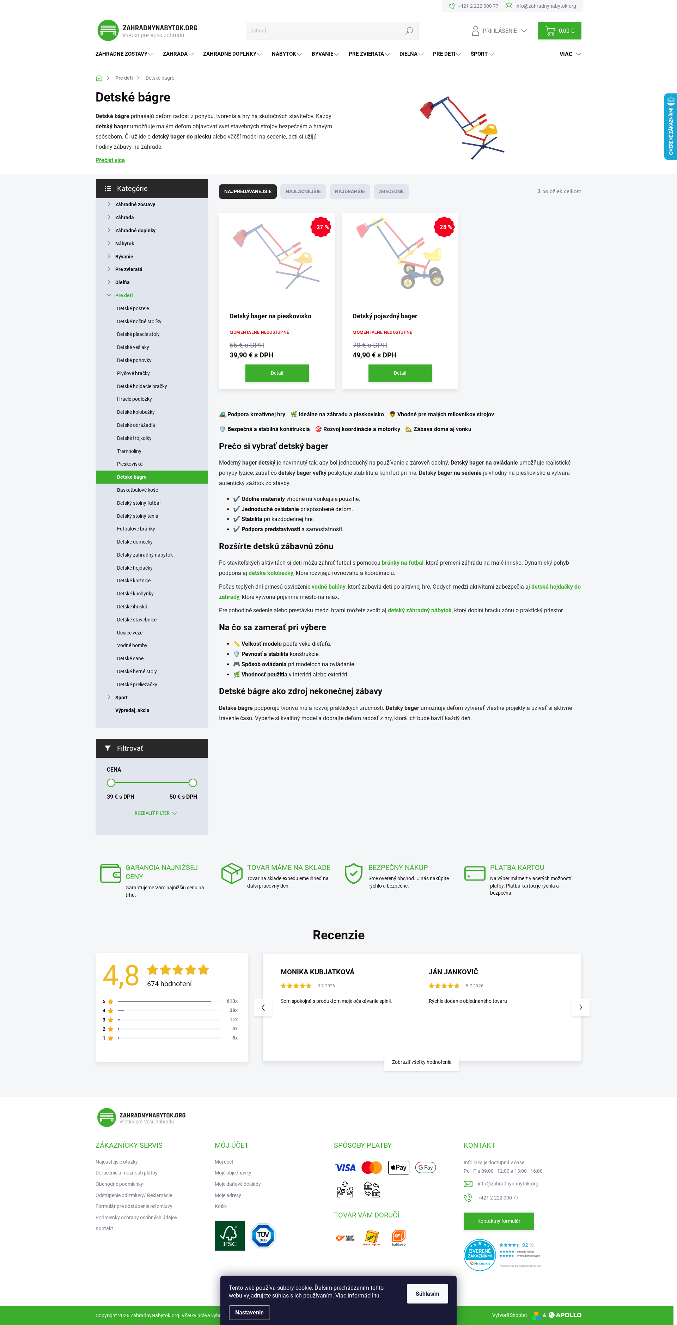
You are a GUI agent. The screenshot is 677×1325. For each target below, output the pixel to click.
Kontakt (104, 1228)
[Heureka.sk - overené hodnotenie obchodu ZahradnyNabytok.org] (506, 1254)
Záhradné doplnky (135, 230)
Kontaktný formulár (498, 1221)
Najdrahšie (350, 191)
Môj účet (224, 1162)
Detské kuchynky (135, 593)
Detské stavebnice (137, 619)
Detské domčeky (135, 542)
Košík (221, 1206)
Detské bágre (132, 477)
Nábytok (124, 243)
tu (376, 1295)
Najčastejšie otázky (117, 1162)
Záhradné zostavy (135, 204)
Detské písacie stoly (138, 334)
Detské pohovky (134, 360)
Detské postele (133, 308)
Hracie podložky (134, 399)
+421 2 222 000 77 (498, 1198)
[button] (581, 1007)
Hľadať (409, 30)
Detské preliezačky (137, 684)
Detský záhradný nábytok (145, 555)
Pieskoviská (130, 464)
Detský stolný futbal (138, 503)
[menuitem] (125, 54)
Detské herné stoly (137, 671)
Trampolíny (129, 451)
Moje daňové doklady (238, 1184)
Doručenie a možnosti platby (127, 1173)
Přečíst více (110, 160)
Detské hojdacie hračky (142, 386)
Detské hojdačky (135, 568)
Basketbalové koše (137, 490)
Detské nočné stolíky (139, 321)
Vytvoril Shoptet (509, 1315)
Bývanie (124, 256)
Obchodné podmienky (119, 1184)
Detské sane (130, 658)
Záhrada (124, 217)
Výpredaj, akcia (132, 710)
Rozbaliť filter (152, 813)
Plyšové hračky (133, 373)
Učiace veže (129, 633)
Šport (121, 697)
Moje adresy (228, 1195)
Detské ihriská (132, 606)
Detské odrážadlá (136, 425)
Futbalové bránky (136, 529)
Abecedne (391, 191)
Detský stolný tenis (137, 516)
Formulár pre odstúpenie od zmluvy (134, 1206)
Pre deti (124, 295)
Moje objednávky (233, 1173)
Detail (277, 373)
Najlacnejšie (303, 191)
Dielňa (122, 282)
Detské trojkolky (134, 438)
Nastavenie (249, 1312)
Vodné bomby (132, 645)
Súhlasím (427, 1293)
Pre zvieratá (128, 269)
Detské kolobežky (136, 412)
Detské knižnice (134, 580)
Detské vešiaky (133, 347)
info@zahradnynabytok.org (508, 1183)
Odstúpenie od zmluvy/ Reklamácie (134, 1195)
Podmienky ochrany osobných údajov (136, 1217)
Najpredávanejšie (248, 191)
